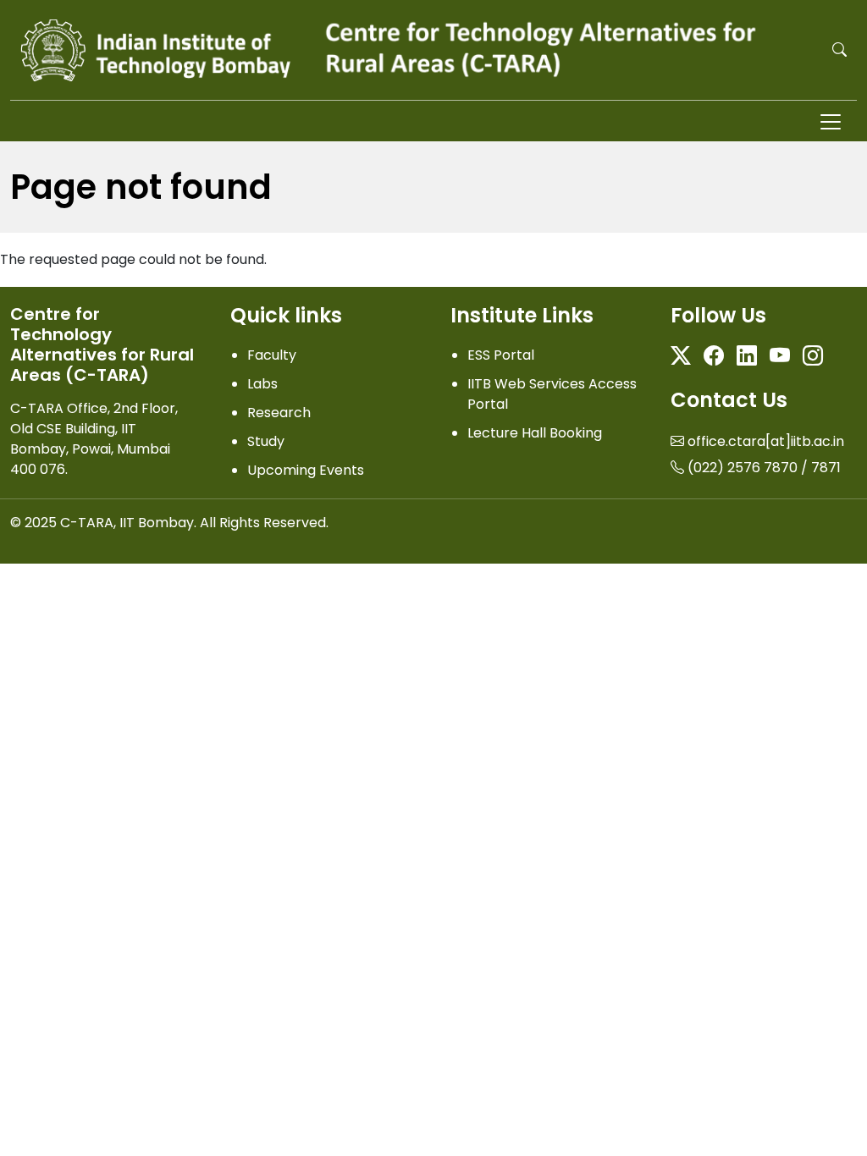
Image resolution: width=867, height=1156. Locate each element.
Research (279, 412)
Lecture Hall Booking (534, 433)
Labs (262, 384)
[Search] (839, 49)
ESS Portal (500, 355)
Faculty (271, 355)
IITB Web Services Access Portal (552, 394)
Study (265, 441)
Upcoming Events (305, 470)
